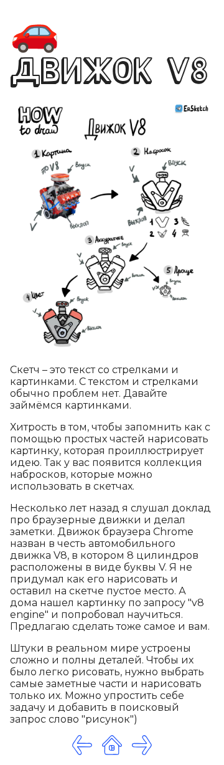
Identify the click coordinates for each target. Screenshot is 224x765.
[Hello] (142, 745)
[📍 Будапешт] (82, 745)
